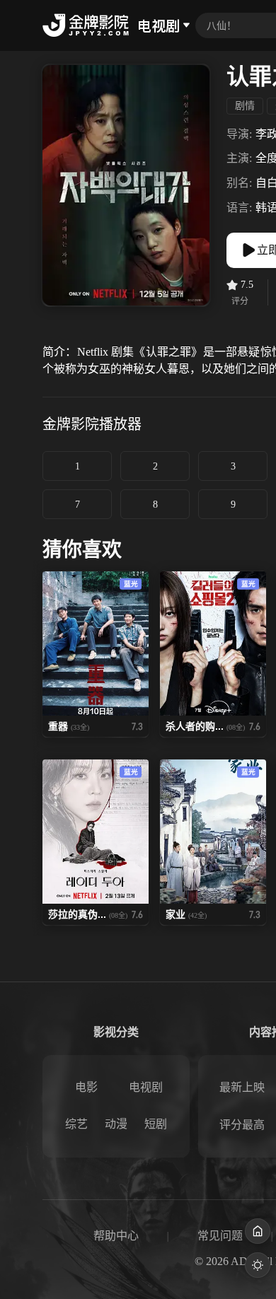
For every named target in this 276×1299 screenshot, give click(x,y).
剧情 (245, 105)
